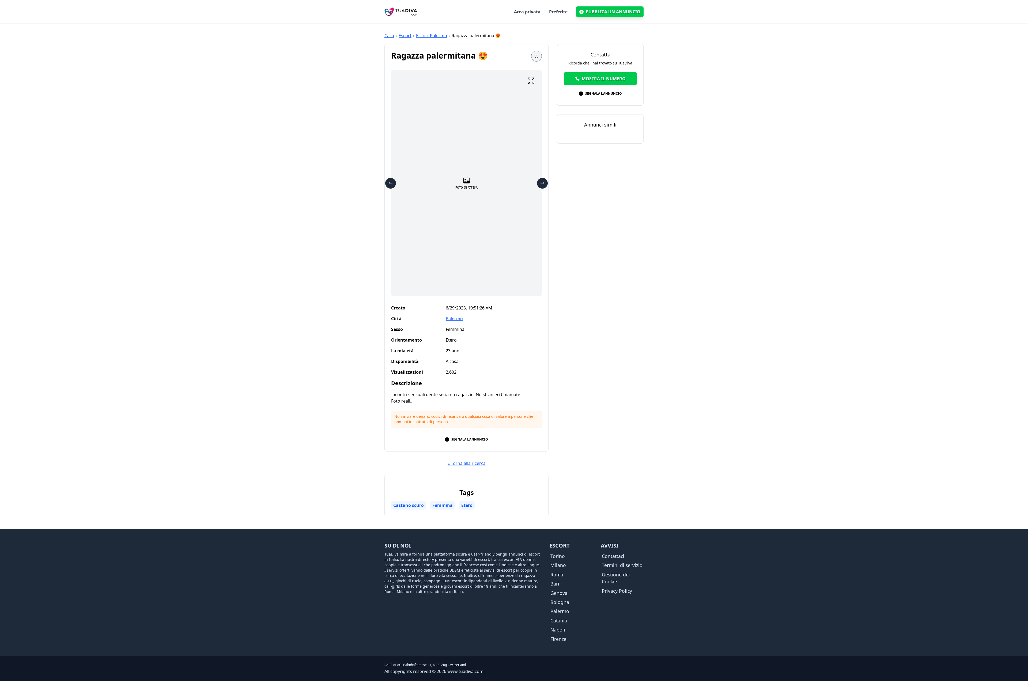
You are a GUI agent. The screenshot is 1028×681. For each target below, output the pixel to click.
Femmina (442, 505)
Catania (558, 620)
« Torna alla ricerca (467, 463)
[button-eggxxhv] (390, 183)
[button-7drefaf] (542, 183)
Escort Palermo (431, 36)
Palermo (454, 319)
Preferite (558, 12)
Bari (554, 583)
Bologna (559, 602)
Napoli (557, 629)
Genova (559, 593)
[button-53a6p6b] (536, 56)
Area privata (527, 12)
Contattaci (613, 556)
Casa (389, 36)
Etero (467, 505)
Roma (556, 574)
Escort (405, 36)
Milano (558, 565)
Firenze (558, 639)
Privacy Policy (617, 591)
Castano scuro (408, 505)
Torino (557, 556)
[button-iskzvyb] (531, 80)
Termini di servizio (622, 565)
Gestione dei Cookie (616, 578)
